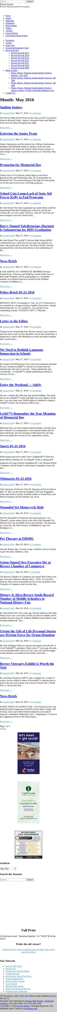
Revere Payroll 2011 (20, 63)
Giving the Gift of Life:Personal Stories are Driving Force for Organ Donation (28, 633)
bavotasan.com (30, 1008)
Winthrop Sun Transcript (16, 991)
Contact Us (10, 93)
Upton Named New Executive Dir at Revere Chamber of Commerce (25, 564)
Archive (9, 30)
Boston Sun (11, 969)
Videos (9, 28)
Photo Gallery (12, 70)
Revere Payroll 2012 (20, 60)
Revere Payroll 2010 (20, 65)
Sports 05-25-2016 (12, 446)
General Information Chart (17, 48)
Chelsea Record (12, 974)
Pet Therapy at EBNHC (17, 538)
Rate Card (10, 45)
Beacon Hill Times (14, 966)
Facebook (10, 40)
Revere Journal (6, 4)
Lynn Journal (11, 984)
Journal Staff (8, 113)
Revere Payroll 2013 (20, 58)
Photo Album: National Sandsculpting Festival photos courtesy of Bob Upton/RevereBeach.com (32, 89)
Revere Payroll (12, 50)
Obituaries (10, 23)
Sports (8, 18)
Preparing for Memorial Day (20, 165)
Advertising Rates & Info (17, 35)
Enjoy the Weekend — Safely (20, 385)
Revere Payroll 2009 (20, 68)
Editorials (10, 20)
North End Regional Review (18, 989)
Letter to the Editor (14, 321)
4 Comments (35, 203)
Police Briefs (11, 25)
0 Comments (35, 113)
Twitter (9, 43)
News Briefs (8, 261)
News (8, 15)
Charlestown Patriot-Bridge (17, 971)
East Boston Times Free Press (18, 976)
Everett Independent (14, 979)
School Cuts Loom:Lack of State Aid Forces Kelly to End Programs (26, 195)
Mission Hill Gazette (15, 986)
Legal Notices (12, 33)
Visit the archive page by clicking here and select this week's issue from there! (28, 950)
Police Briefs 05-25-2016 (17, 292)
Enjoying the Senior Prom (18, 133)
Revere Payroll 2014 (20, 55)
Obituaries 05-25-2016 (16, 478)
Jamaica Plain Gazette (15, 981)
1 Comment (35, 572)
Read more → (6, 127)
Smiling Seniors (11, 107)
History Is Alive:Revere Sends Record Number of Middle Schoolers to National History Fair (27, 598)
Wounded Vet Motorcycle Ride (22, 507)
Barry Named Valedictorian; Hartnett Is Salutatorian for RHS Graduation (27, 228)
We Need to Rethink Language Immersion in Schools (21, 351)
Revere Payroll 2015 (20, 53)
